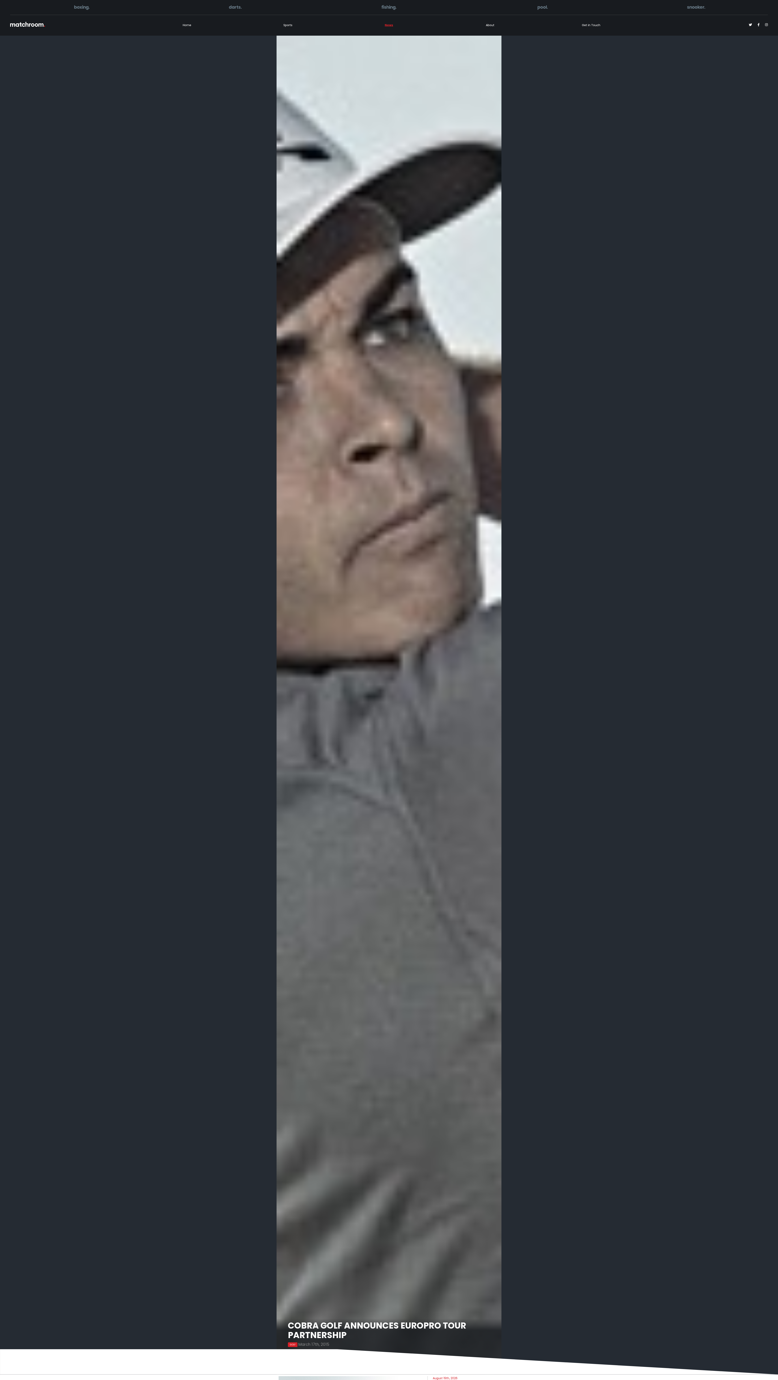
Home (187, 25)
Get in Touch (591, 25)
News (389, 25)
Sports (287, 25)
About (490, 25)
